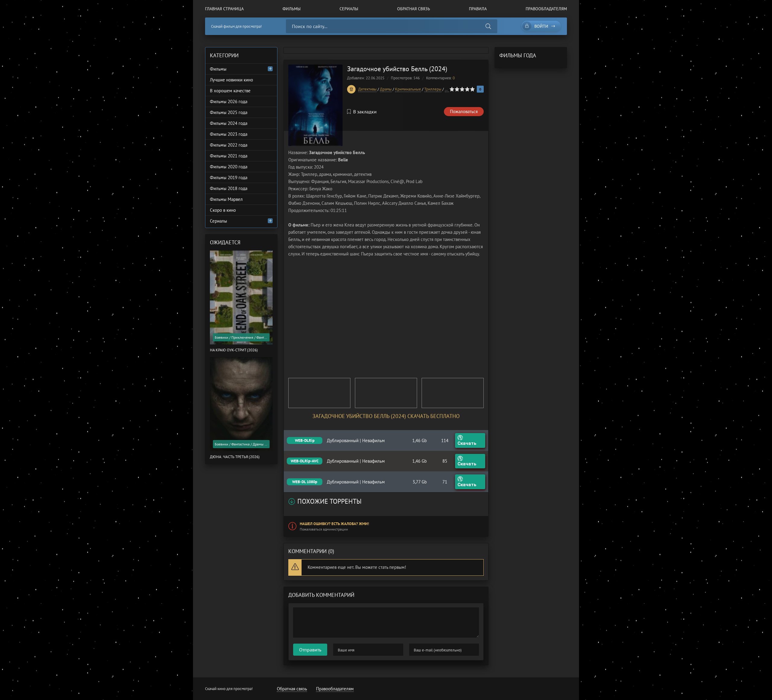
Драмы (386, 89)
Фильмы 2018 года (228, 188)
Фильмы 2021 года (228, 156)
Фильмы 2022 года (228, 145)
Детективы (367, 89)
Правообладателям (546, 8)
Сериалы (349, 8)
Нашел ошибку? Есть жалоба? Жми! (334, 523)
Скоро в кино (223, 210)
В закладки (365, 112)
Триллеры (432, 89)
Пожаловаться (464, 111)
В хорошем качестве (230, 90)
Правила (478, 8)
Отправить (310, 650)
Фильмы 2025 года (228, 112)
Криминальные (408, 89)
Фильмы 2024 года (228, 123)
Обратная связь (413, 8)
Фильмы (292, 8)
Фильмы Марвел (226, 199)
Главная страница (224, 8)
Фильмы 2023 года (228, 134)
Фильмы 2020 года (228, 166)
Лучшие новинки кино (231, 80)
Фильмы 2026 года (228, 101)
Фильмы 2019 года (228, 177)
